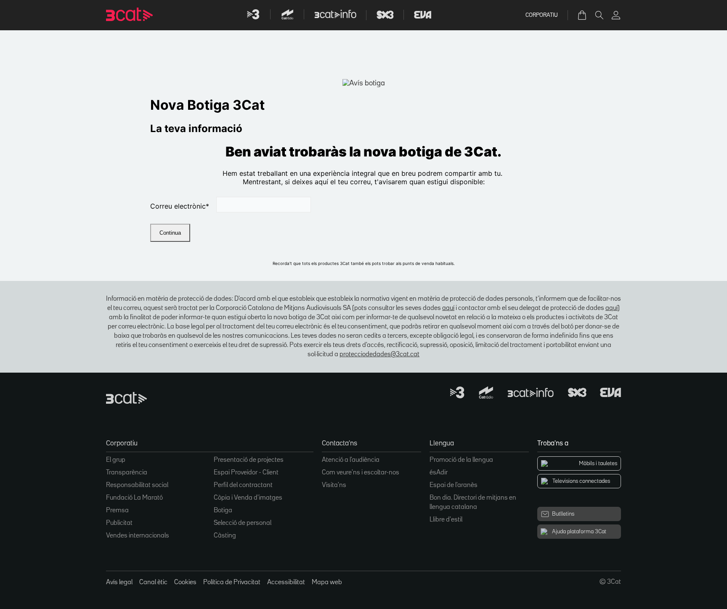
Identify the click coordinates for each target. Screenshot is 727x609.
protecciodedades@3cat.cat (379, 354)
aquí (448, 308)
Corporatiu (541, 15)
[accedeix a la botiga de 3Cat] (583, 15)
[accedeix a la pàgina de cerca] (599, 15)
